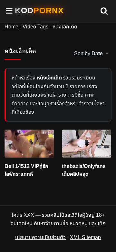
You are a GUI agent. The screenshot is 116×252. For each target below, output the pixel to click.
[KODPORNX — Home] (39, 10)
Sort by (88, 54)
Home (11, 27)
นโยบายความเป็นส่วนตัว (40, 237)
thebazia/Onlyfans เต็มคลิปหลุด (84, 170)
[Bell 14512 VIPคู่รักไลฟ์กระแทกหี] (29, 144)
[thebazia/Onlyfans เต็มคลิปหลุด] (86, 144)
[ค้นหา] (104, 11)
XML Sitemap (85, 237)
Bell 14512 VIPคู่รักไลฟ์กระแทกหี (26, 170)
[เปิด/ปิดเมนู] (9, 11)
